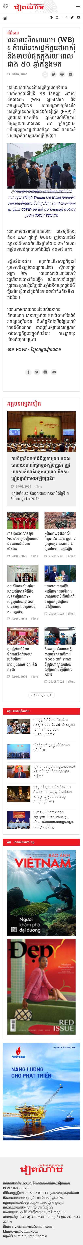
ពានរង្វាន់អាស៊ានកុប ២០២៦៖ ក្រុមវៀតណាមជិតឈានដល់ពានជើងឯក (22, 541)
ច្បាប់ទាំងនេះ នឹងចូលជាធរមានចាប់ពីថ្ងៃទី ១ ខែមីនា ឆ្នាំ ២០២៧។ (40, 496)
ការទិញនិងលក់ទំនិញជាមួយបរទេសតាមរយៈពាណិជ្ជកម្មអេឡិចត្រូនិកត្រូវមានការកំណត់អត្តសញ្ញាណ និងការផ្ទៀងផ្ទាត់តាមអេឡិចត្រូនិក (41, 469)
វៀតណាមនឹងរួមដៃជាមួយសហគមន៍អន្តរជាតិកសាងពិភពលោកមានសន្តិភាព (54, 771)
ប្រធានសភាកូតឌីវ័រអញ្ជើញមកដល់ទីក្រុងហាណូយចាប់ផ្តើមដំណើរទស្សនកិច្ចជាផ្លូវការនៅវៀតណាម (60, 596)
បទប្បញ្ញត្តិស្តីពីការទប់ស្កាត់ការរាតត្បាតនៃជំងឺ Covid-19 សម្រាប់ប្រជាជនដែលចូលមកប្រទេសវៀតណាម (54, 727)
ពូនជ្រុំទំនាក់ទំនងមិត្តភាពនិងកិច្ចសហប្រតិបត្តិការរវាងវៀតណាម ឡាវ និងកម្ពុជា (22, 659)
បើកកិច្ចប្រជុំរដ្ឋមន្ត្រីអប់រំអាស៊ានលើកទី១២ (51, 748)
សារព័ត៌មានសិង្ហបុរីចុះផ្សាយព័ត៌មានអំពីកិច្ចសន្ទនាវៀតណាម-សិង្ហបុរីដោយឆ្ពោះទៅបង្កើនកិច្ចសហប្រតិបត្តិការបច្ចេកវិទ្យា (21, 599)
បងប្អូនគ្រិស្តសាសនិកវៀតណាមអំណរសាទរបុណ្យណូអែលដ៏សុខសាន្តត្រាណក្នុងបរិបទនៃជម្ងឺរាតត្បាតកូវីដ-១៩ (52, 794)
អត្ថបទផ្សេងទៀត (24, 404)
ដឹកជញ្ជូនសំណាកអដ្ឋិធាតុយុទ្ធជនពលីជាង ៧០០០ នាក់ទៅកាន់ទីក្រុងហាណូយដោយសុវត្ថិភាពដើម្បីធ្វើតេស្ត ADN (59, 662)
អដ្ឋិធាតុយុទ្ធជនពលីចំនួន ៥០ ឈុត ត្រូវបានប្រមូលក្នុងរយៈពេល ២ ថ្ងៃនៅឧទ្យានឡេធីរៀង (60, 541)
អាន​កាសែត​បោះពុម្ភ (24, 842)
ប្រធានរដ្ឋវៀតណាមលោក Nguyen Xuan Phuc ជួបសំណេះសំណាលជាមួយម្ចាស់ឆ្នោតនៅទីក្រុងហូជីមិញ (53, 819)
